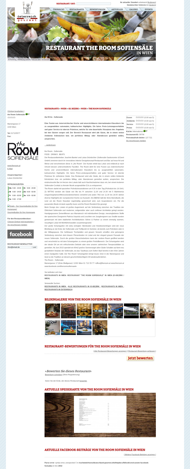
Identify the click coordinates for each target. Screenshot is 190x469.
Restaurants (76, 9)
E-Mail (10, 169)
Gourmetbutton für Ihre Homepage (21, 212)
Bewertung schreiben (53, 375)
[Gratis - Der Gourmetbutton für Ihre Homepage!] (26, 209)
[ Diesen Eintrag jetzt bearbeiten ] (20, 222)
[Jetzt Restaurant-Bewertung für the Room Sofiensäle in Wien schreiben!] (140, 362)
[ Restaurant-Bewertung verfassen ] (142, 351)
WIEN (63, 108)
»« (68, 371)
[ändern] (152, 5)
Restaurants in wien (112, 286)
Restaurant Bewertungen (98, 9)
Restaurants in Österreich (58, 290)
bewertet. (83, 381)
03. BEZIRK (73, 108)
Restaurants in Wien (56, 286)
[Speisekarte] (100, 433)
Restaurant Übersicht (56, 9)
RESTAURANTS (52, 108)
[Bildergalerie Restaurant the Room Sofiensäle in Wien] (52, 318)
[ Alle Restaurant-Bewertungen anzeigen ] (110, 351)
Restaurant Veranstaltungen (148, 9)
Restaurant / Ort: (65, 4)
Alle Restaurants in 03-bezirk (84, 286)
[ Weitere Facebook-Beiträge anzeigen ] (140, 455)
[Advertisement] (81, 83)
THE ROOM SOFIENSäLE (99, 108)
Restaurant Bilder (133, 9)
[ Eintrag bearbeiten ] (15, 111)
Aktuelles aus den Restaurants (117, 9)
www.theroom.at (13, 166)
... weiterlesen (50, 145)
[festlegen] (152, 2)
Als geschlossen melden (17, 225)
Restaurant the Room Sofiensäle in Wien (27, 11)
